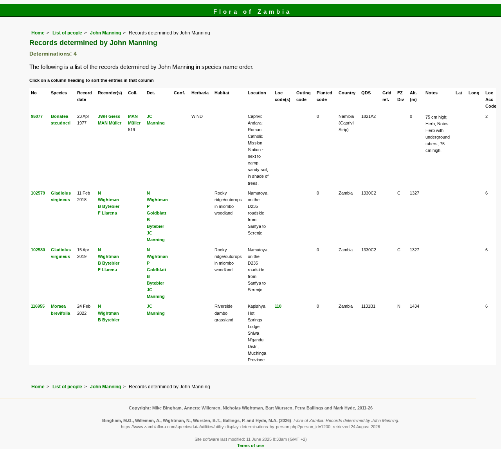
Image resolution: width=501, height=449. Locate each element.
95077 (37, 116)
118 (278, 306)
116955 (38, 306)
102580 (38, 249)
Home (38, 33)
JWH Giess (109, 116)
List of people (67, 33)
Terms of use (250, 445)
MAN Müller (109, 123)
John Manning (105, 33)
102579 (38, 193)
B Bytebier (108, 206)
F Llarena (107, 213)
